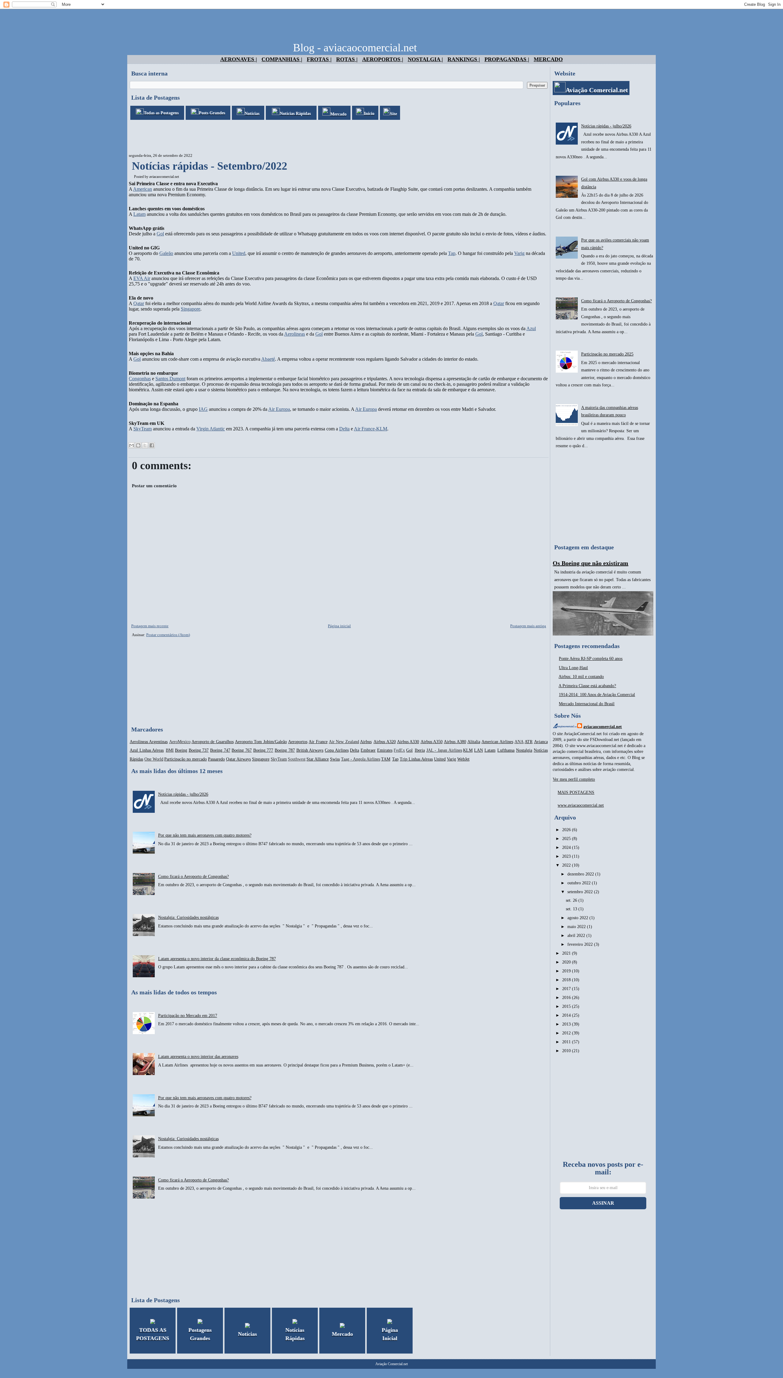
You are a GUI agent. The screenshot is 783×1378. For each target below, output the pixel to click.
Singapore (190, 308)
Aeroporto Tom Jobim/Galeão (261, 741)
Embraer (368, 750)
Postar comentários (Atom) (168, 634)
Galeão (166, 253)
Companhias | (282, 59)
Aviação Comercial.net (391, 1364)
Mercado (548, 59)
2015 (567, 1006)
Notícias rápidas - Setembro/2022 (209, 166)
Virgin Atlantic (210, 428)
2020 (567, 962)
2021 (567, 953)
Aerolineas (294, 334)
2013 (567, 1024)
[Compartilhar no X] (145, 445)
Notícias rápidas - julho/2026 (183, 794)
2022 (567, 865)
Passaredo (216, 759)
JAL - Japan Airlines (444, 750)
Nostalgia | (425, 59)
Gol (160, 233)
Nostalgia (524, 750)
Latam (139, 214)
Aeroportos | (382, 59)
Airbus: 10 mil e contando (581, 676)
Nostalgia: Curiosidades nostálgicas (188, 917)
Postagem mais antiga (528, 626)
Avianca (541, 741)
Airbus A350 (432, 741)
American (142, 189)
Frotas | (319, 59)
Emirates (384, 750)
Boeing (181, 750)
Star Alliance (317, 759)
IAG (203, 409)
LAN (478, 750)
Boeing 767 (242, 750)
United (238, 253)
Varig (519, 253)
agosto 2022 (578, 918)
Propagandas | (506, 59)
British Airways (310, 750)
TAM (385, 759)
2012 (567, 1033)
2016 (567, 997)
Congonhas (140, 378)
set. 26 (572, 900)
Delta (344, 428)
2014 (567, 1015)
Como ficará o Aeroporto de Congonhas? (193, 876)
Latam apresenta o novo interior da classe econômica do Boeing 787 (217, 958)
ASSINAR (603, 1203)
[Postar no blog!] (138, 445)
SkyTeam (142, 428)
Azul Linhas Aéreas (147, 750)
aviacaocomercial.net (164, 177)
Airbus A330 (408, 741)
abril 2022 (576, 935)
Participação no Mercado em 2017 (187, 1015)
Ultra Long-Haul (573, 667)
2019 (567, 971)
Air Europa (279, 409)
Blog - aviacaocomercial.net (355, 48)
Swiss (335, 759)
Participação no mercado (185, 759)
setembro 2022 (580, 892)
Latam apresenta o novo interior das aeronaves (198, 1056)
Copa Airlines (337, 750)
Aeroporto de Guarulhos (212, 741)
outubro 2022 (579, 883)
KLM (468, 750)
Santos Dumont (170, 378)
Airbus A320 (384, 741)
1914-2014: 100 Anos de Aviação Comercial (597, 694)
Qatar (138, 303)
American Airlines (497, 741)
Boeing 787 (285, 750)
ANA (519, 741)
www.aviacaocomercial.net (581, 805)
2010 (567, 1050)
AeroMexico (180, 741)
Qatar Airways (238, 759)
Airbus (366, 741)
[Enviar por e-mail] (131, 445)
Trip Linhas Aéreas (416, 759)
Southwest (297, 759)
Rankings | (463, 59)
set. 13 (572, 909)
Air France (318, 741)
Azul (531, 328)
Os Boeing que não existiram (590, 563)
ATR (529, 741)
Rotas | (347, 59)
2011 (567, 1042)
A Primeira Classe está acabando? (587, 685)
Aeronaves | (238, 59)
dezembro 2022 (581, 874)
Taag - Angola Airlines (360, 759)
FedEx (399, 750)
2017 (567, 988)
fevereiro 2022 (580, 944)
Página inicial (339, 626)
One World (153, 759)
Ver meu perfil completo (574, 779)
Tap (451, 253)
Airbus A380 (455, 741)
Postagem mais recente (150, 626)
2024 (567, 847)
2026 (567, 829)
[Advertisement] (238, 136)
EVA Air (141, 278)
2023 (567, 856)
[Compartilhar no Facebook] (152, 445)
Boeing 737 (199, 750)
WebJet (463, 759)
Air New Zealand (344, 741)
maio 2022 (577, 926)
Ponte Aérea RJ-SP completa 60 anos (590, 658)
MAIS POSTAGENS (576, 792)
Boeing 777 (263, 750)
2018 (567, 980)
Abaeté (268, 359)
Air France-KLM (370, 428)
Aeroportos (297, 741)
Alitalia (473, 741)
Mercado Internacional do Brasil (586, 704)
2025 (567, 838)
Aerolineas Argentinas (149, 741)
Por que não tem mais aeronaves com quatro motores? (204, 835)
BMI (170, 750)
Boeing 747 (220, 750)
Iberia (420, 750)
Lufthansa (505, 750)
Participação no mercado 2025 (607, 354)
